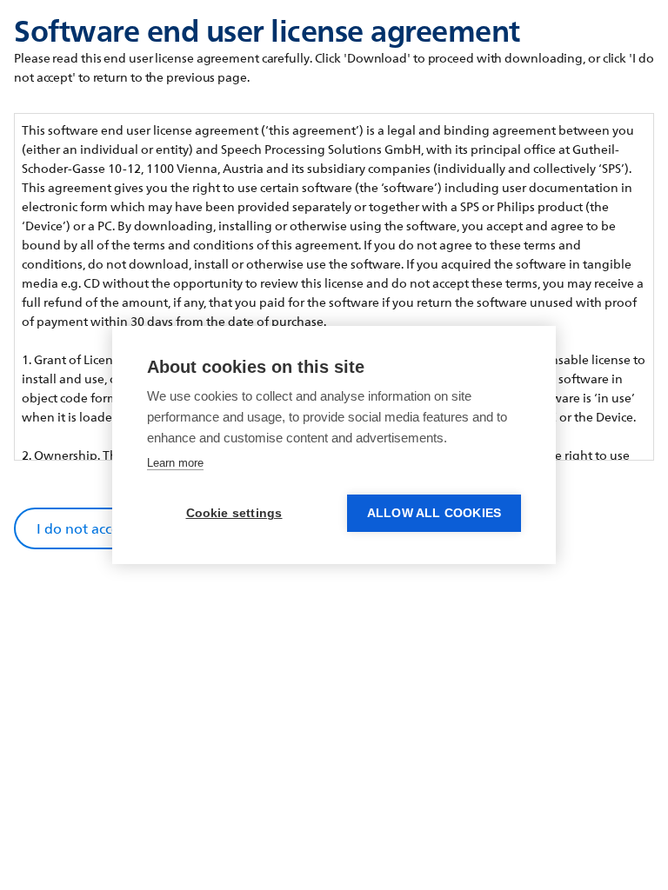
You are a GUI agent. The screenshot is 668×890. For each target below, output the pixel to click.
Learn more (175, 462)
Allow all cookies (434, 513)
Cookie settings (234, 513)
